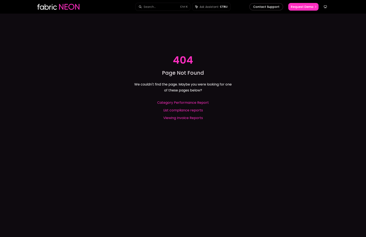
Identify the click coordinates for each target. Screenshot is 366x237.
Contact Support (266, 7)
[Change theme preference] (325, 6)
